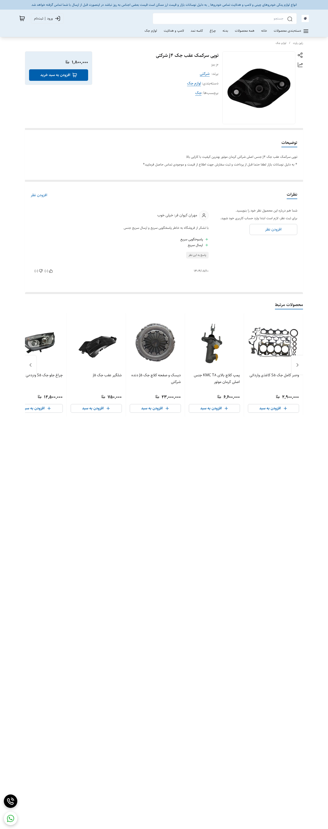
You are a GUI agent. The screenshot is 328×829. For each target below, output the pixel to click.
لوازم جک (281, 43)
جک (198, 93)
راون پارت (298, 43)
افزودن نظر (39, 195)
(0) (46, 271)
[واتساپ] (10, 818)
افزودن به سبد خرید (55, 75)
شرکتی (205, 74)
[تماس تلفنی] (10, 801)
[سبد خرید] (22, 18)
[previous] (297, 365)
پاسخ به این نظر (197, 255)
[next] (30, 365)
